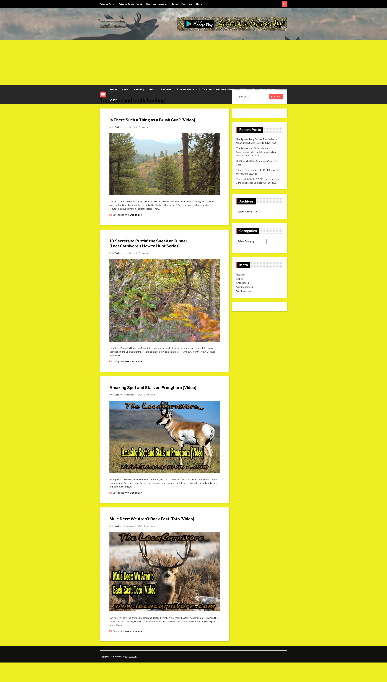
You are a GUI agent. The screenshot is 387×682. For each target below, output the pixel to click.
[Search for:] (251, 97)
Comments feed (244, 286)
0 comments (144, 127)
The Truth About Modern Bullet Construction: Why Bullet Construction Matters (256, 152)
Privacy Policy (108, 4)
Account (164, 4)
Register (151, 4)
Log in (239, 278)
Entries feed (242, 282)
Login (140, 4)
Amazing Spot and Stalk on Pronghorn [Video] (152, 387)
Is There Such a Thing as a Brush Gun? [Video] (152, 120)
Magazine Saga (131, 656)
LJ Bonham (117, 127)
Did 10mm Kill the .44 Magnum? (252, 160)
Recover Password (182, 4)
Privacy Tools (126, 4)
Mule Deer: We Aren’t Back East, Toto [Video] (151, 519)
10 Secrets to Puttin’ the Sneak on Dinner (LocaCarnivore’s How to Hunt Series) (148, 243)
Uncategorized (133, 215)
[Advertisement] (193, 62)
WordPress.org (244, 290)
